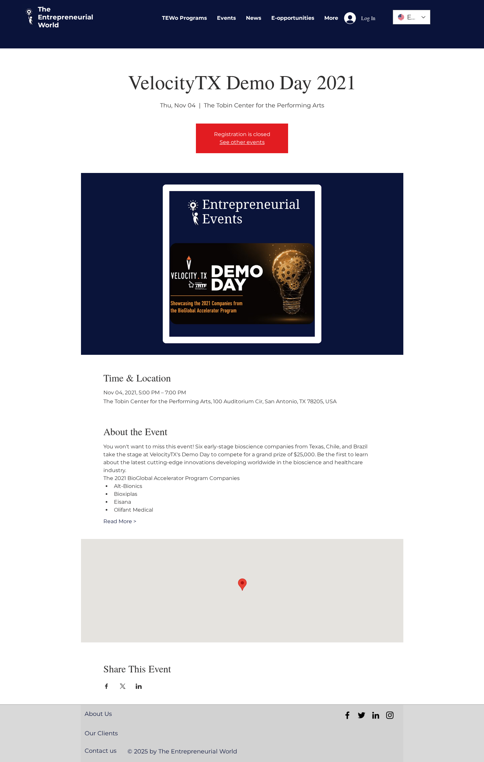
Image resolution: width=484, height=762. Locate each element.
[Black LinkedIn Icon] (376, 715)
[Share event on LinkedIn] (139, 686)
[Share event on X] (123, 686)
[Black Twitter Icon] (361, 715)
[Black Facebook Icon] (347, 715)
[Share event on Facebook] (106, 686)
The (44, 9)
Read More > (119, 521)
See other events (242, 142)
